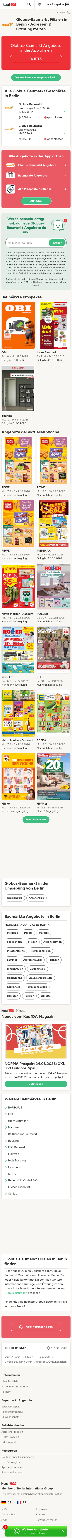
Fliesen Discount (19, 1187)
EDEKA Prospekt (10, 1406)
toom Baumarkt (18, 1120)
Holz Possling (17, 1160)
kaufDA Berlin (12, 1357)
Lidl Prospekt (8, 1442)
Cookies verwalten (46, 1519)
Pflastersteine (16, 950)
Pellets (28, 932)
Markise (44, 932)
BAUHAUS (15, 1107)
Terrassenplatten (36, 986)
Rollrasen (12, 995)
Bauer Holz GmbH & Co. (24, 1180)
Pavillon (29, 995)
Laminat (12, 959)
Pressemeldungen (12, 1472)
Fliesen (32, 941)
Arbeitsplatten (52, 941)
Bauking (13, 1140)
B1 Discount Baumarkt (22, 1134)
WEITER (36, 58)
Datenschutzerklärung (51, 273)
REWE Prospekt (10, 1416)
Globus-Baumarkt (16, 1293)
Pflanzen (54, 959)
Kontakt (40, 1514)
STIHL (12, 1173)
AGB (4, 1519)
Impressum (42, 1509)
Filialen (29, 1357)
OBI (10, 1114)
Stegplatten (14, 941)
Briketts (45, 995)
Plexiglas (12, 932)
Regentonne (14, 977)
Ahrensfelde (36, 897)
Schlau (12, 1193)
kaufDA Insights (10, 1462)
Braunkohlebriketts (41, 977)
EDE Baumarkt (17, 1147)
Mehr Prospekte (36, 819)
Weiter (57, 242)
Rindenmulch (15, 968)
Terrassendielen (41, 950)
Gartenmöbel (38, 968)
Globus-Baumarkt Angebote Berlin (36, 77)
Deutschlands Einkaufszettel (18, 1457)
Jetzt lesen (36, 1084)
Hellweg (13, 1154)
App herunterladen (12, 1467)
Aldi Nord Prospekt (12, 1431)
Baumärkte (44, 1357)
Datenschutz (8, 1514)
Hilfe (4, 1509)
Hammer (14, 1127)
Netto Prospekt (10, 1437)
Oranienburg (15, 897)
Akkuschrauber (32, 959)
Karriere (6, 1391)
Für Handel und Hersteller (16, 1386)
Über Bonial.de (9, 1381)
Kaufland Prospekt (12, 1411)
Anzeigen (61, 12)
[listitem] (18, 332)
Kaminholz (13, 986)
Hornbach (14, 1167)
